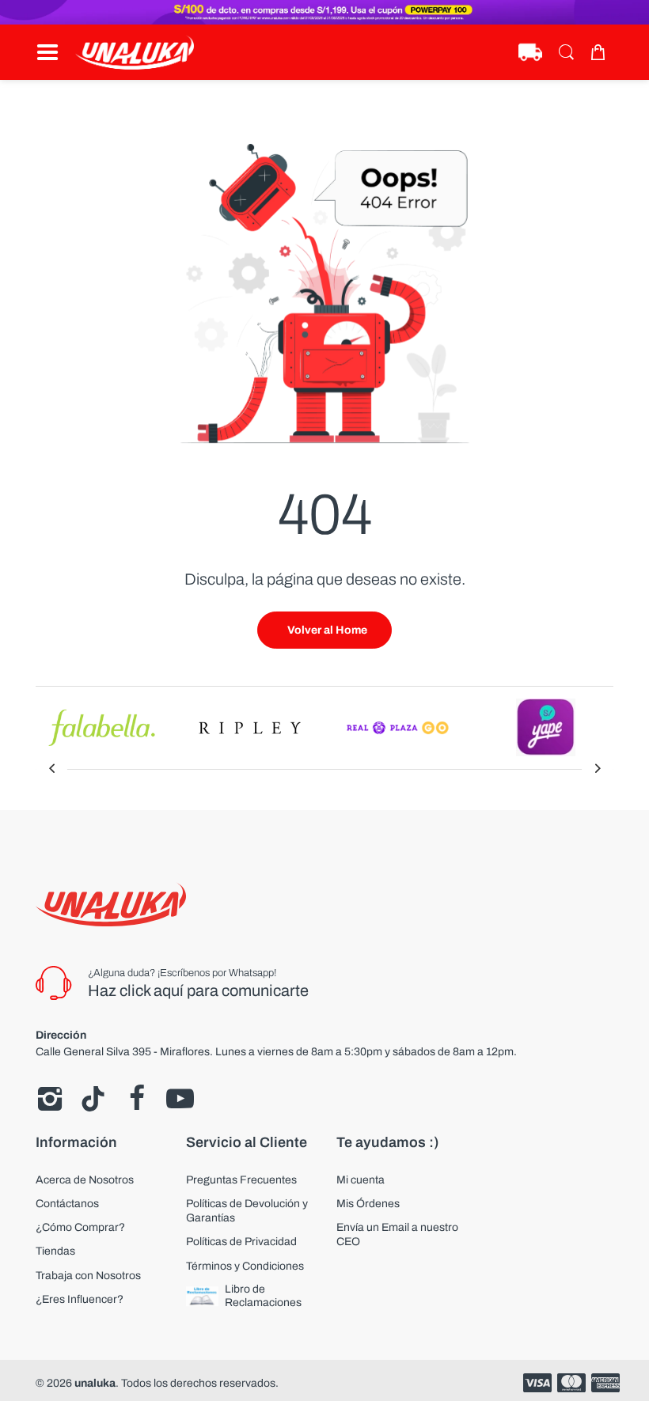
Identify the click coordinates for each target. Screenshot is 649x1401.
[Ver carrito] (601, 52)
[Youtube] (180, 1098)
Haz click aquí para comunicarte (198, 990)
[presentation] (51, 769)
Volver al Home (327, 630)
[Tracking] (530, 52)
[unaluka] (134, 52)
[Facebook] (136, 1098)
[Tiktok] (93, 1098)
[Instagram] (49, 1098)
